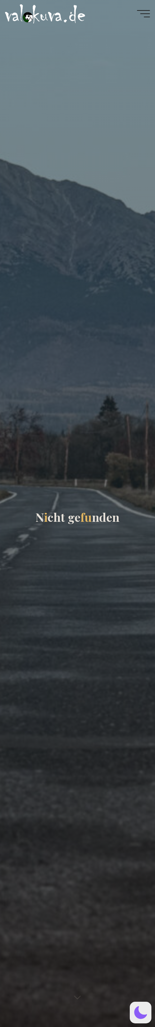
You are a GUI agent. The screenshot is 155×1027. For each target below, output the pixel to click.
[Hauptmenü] (143, 13)
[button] (140, 1012)
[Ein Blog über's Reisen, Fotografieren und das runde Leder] (90, 13)
